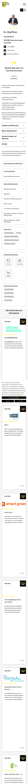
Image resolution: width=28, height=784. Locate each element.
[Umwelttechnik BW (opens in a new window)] (5, 4)
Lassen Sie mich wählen (14, 397)
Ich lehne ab (20, 401)
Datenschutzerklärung (17, 395)
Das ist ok (8, 401)
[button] (23, 4)
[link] (14, 339)
